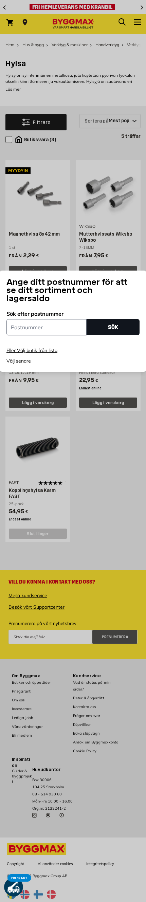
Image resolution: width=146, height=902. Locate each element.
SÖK (113, 327)
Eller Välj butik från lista (31, 350)
